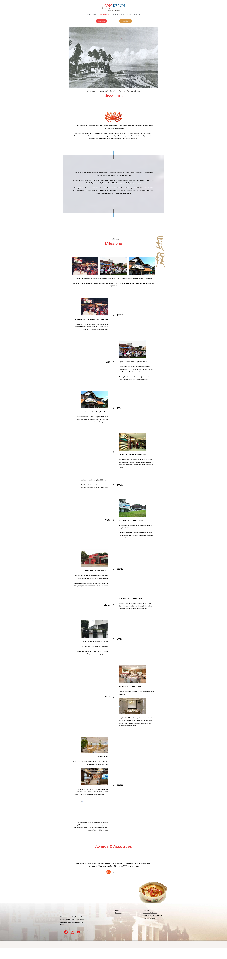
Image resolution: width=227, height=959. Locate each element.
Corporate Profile (103, 14)
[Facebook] (66, 932)
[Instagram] (72, 932)
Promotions (114, 14)
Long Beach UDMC (149, 918)
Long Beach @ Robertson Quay (152, 915)
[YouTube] (79, 932)
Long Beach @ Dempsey (150, 913)
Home (89, 14)
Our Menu (118, 913)
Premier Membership (133, 14)
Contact (122, 14)
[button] (101, 21)
